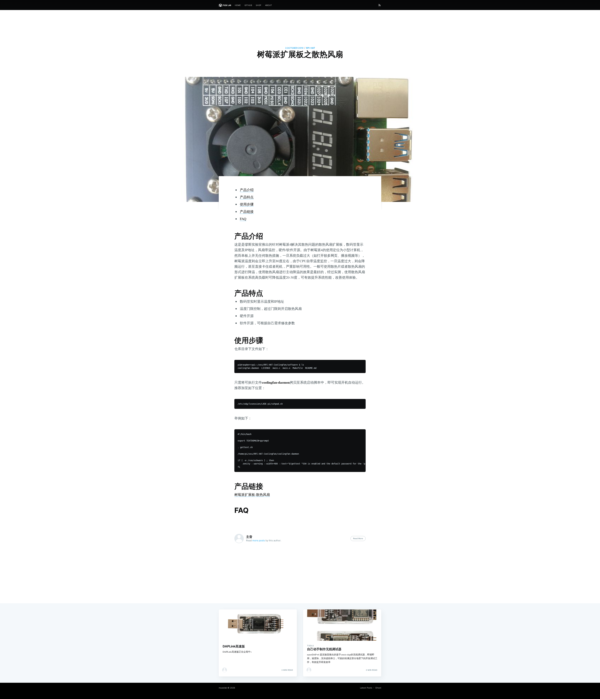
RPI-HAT (310, 48)
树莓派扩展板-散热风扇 (252, 494)
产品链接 (247, 211)
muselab (223, 687)
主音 (249, 537)
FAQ (243, 218)
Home (238, 5)
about (268, 5)
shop (258, 5)
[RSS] (379, 5)
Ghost (378, 687)
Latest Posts (366, 687)
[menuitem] (238, 5)
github (248, 5)
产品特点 (247, 197)
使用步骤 (247, 204)
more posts (258, 540)
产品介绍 (247, 190)
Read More (358, 538)
